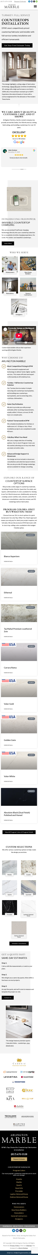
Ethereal (8, 592)
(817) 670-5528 (6, 1)
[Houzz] (37, 1)
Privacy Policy (14, 1245)
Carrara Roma (10, 667)
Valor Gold (9, 704)
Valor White (9, 776)
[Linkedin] (29, 1)
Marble (19, 1182)
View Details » (8, 561)
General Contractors (19, 1216)
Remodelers (19, 1213)
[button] (35, 6)
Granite (19, 1179)
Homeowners (19, 1207)
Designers (19, 1219)
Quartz (19, 1185)
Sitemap (29, 1245)
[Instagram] (34, 1)
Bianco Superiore (11, 556)
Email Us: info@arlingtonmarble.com (19, 1253)
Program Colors (19, 1170)
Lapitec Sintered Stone (19, 1194)
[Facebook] (32, 1)
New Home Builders (19, 1210)
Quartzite (19, 1188)
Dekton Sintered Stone (19, 1197)
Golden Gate (10, 740)
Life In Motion (23, 1248)
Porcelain (19, 1191)
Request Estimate (20, 1)
